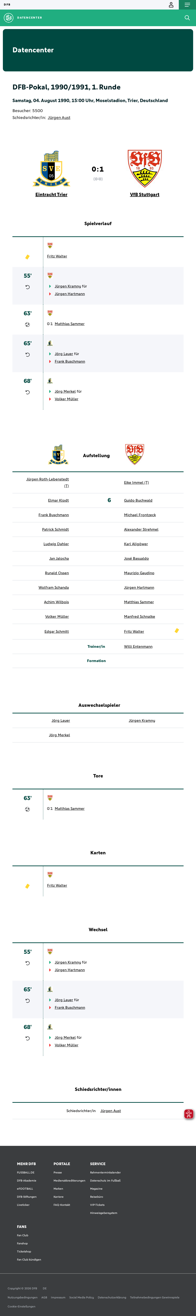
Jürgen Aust (59, 118)
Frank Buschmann (70, 361)
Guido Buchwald (138, 500)
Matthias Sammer (70, 324)
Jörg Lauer (64, 354)
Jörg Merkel (65, 391)
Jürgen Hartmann (70, 294)
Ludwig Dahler (56, 544)
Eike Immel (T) (136, 483)
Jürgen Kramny (68, 286)
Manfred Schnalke (139, 616)
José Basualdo (136, 558)
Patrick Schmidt (55, 529)
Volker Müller (66, 399)
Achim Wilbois (56, 602)
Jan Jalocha (59, 558)
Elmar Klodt (58, 500)
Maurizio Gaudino (139, 573)
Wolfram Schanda (53, 587)
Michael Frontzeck (140, 515)
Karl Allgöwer (136, 544)
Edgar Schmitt (56, 631)
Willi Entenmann (138, 646)
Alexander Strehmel (141, 529)
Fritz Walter (57, 256)
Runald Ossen (57, 573)
